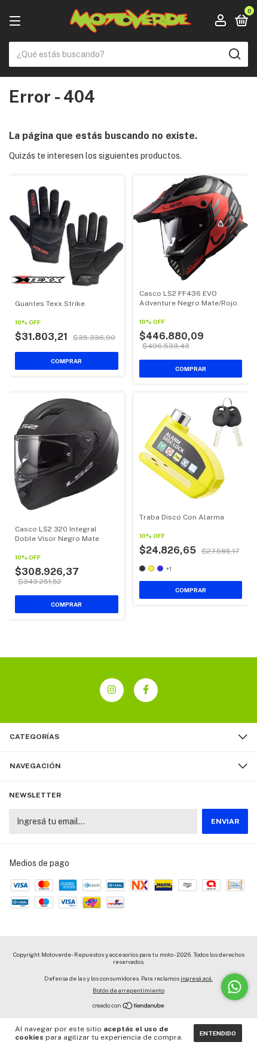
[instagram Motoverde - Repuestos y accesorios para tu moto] (112, 690)
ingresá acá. (196, 978)
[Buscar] (234, 54)
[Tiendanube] (128, 1007)
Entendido (218, 1033)
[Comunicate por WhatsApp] (234, 986)
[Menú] (17, 21)
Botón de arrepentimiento (128, 990)
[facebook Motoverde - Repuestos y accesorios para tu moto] (146, 690)
